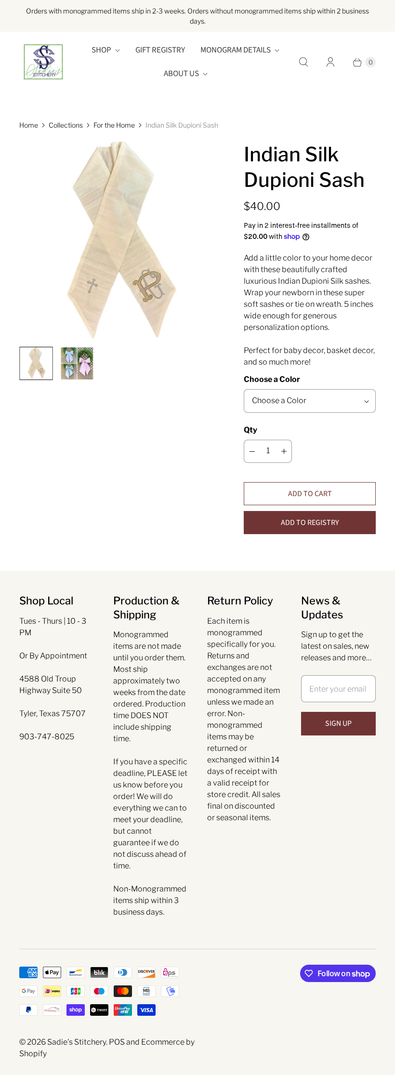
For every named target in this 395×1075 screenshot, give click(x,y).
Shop (101, 50)
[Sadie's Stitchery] (43, 62)
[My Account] (330, 62)
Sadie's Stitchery (76, 1042)
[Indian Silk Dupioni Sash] (118, 240)
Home (28, 125)
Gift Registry (160, 50)
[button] (310, 522)
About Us (181, 73)
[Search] (303, 62)
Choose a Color (272, 379)
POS (117, 1042)
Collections (66, 125)
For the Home (114, 125)
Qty (250, 429)
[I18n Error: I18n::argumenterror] (36, 363)
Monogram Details (235, 50)
